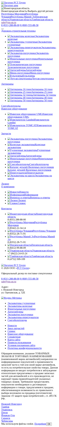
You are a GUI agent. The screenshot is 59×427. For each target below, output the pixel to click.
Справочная (14, 336)
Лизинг (5, 183)
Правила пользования (19, 342)
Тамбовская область (42, 19)
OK (49, 424)
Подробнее (40, 423)
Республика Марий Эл (23, 16)
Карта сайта (14, 339)
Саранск (5, 418)
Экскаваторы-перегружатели (23, 317)
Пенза (4, 412)
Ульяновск (6, 409)
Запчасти (6, 133)
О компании (7, 186)
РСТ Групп (23, 268)
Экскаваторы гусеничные (21, 303)
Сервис (11, 331)
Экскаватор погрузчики (20, 314)
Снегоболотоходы (11, 106)
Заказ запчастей (16, 328)
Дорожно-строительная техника (18, 31)
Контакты (6, 208)
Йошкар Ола (8, 415)
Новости (12, 325)
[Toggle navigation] (2, 28)
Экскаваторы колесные (20, 306)
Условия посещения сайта (21, 345)
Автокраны (7, 84)
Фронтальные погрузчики (22, 309)
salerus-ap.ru (8, 22)
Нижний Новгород (11, 404)
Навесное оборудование (14, 108)
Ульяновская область (20, 19)
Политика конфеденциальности (25, 348)
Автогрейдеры (15, 311)
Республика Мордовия (13, 14)
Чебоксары (7, 421)
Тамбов (5, 406)
